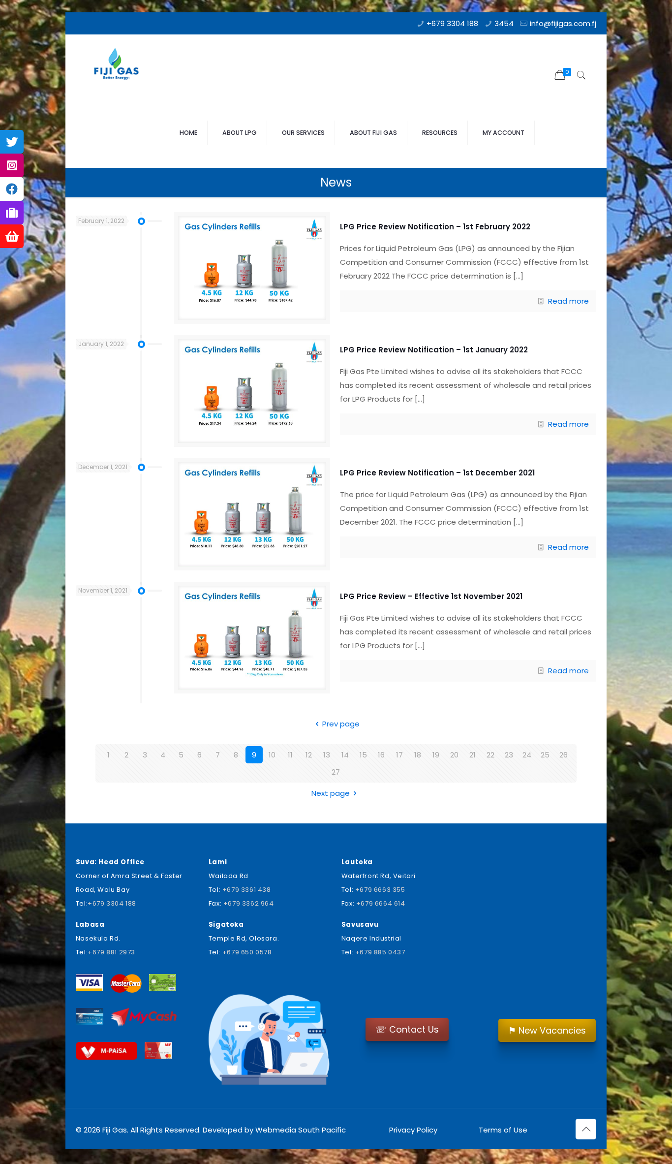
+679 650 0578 (247, 952)
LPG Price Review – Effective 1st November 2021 (431, 596)
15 (363, 755)
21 (472, 755)
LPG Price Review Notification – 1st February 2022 (435, 226)
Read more (568, 301)
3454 (504, 23)
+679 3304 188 (452, 23)
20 (454, 755)
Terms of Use (502, 1130)
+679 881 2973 (111, 952)
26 (563, 755)
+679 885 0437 (380, 952)
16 (381, 755)
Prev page (341, 724)
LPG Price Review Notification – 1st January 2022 (434, 350)
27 (336, 772)
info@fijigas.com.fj (563, 23)
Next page (330, 793)
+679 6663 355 (380, 889)
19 (435, 755)
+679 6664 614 (380, 903)
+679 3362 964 (248, 903)
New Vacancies (547, 1030)
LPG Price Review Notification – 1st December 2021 (437, 473)
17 (399, 755)
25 (545, 755)
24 (526, 755)
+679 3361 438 (246, 889)
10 (272, 755)
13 (326, 755)
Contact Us (407, 1029)
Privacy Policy (413, 1130)
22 (490, 755)
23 (509, 755)
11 (290, 755)
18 (417, 755)
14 (345, 755)
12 (308, 755)
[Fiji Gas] (120, 66)
